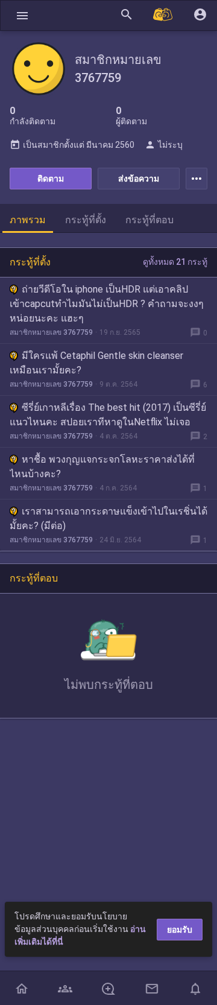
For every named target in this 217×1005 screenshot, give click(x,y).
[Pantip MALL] (163, 15)
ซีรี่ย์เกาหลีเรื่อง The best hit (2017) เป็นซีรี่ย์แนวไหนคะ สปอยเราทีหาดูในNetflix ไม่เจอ (108, 415)
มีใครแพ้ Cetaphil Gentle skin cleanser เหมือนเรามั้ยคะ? (96, 363)
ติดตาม (50, 178)
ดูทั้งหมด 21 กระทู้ (175, 262)
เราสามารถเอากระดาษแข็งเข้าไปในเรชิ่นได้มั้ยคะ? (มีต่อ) (108, 518)
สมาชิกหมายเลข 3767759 (51, 332)
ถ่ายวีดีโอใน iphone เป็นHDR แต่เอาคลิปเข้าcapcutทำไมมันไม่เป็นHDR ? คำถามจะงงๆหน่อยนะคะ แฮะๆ (107, 304)
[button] (22, 15)
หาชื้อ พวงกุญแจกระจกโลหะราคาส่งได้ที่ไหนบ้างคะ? (102, 467)
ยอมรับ (179, 929)
